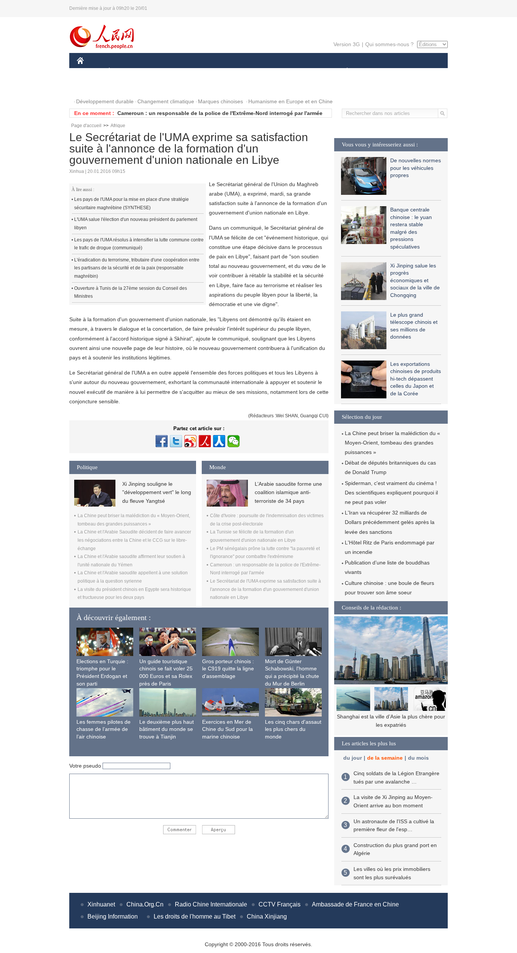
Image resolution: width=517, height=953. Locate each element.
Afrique (118, 125)
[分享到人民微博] (205, 441)
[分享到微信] (233, 441)
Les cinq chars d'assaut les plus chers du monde (293, 729)
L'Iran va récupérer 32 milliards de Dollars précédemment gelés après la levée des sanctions (389, 522)
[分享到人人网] (219, 441)
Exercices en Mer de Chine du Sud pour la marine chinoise (227, 729)
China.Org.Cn (145, 904)
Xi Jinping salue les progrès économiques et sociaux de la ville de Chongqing (415, 280)
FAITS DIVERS (301, 71)
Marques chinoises (220, 101)
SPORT (373, 71)
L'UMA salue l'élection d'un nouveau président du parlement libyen (135, 223)
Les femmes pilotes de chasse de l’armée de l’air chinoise (103, 729)
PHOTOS (93, 86)
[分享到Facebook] (162, 441)
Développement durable (105, 101)
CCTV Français (279, 904)
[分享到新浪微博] (190, 441)
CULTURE (259, 71)
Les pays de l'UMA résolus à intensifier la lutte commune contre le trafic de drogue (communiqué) (139, 244)
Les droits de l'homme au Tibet (194, 916)
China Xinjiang (267, 916)
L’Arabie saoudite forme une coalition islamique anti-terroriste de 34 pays (288, 492)
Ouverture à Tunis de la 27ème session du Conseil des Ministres (130, 292)
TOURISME (406, 71)
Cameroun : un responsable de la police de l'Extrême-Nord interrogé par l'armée (219, 113)
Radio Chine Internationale (211, 904)
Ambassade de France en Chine (355, 904)
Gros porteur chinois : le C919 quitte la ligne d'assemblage (228, 668)
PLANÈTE (343, 71)
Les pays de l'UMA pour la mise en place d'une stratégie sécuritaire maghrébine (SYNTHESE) (131, 203)
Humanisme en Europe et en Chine (290, 101)
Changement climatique (165, 101)
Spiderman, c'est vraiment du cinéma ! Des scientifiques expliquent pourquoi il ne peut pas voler (391, 492)
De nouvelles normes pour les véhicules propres (415, 167)
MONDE (158, 71)
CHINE (90, 71)
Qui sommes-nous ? (389, 44)
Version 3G (346, 44)
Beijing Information (112, 916)
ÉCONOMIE (123, 71)
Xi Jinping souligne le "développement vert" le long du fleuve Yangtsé (156, 492)
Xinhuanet (101, 904)
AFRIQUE (191, 71)
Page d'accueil (86, 125)
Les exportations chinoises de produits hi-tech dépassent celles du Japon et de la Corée (415, 378)
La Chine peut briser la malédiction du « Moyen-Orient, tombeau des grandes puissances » (392, 442)
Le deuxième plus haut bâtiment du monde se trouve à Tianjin (166, 729)
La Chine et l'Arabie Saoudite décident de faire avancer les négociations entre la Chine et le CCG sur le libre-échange (134, 540)
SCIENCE (225, 71)
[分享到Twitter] (176, 441)
